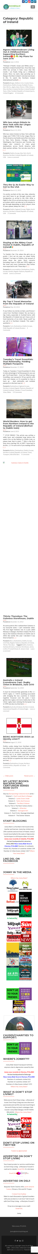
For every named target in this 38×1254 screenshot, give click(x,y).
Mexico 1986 (24, 87)
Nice (4, 89)
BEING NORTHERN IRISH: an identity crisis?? (18, 738)
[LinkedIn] (32, 1)
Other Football (12, 91)
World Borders (15, 454)
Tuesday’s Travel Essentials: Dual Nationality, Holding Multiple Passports (18, 361)
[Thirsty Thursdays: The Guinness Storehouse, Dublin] (19, 537)
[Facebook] (23, 1)
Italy (17, 87)
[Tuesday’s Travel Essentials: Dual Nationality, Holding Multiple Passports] (19, 346)
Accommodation (15, 269)
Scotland (11, 390)
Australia (13, 707)
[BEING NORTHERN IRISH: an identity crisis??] (19, 726)
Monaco (32, 87)
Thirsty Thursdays (9, 645)
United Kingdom (8, 93)
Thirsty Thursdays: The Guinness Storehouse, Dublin (18, 617)
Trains (29, 452)
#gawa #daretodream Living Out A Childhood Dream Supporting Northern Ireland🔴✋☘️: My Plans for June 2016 (18, 54)
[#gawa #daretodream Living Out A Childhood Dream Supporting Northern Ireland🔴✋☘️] (19, 38)
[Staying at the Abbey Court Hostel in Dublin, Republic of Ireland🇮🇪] (19, 230)
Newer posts (29, 776)
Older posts (8, 776)
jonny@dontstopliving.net (19, 1231)
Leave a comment (13, 157)
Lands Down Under (23, 798)
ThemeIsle (27, 1250)
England (17, 209)
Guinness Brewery (9, 647)
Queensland (7, 709)
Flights (28, 209)
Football (24, 85)
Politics (10, 765)
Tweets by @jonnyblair (19, 1151)
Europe (19, 85)
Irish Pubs (6, 643)
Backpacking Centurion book (19, 794)
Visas (4, 392)
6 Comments (19, 93)
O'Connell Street (12, 649)
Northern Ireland (12, 89)
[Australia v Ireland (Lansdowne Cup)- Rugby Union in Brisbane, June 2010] (19, 667)
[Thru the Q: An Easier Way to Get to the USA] (19, 173)
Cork (22, 83)
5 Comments (25, 454)
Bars (11, 641)
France (30, 85)
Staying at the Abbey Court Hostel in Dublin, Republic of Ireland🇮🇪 (18, 244)
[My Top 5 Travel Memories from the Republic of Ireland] (19, 289)
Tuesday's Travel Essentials (23, 390)
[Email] (35, 1)
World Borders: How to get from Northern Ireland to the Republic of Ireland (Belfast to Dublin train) (18, 424)
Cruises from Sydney (19, 1194)
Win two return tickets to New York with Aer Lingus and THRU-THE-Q (17, 124)
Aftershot (23, 808)
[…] (19, 80)
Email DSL (21, 1169)
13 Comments (17, 392)
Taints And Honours (23, 801)
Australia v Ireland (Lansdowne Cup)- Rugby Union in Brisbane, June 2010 (18, 682)
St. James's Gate (24, 649)
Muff (4, 328)
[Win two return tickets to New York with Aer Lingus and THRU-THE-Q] (19, 109)
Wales (9, 392)
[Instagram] (29, 1)
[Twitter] (26, 1)
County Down (28, 83)
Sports (32, 91)
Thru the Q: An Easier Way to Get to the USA (18, 186)
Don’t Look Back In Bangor (23, 796)
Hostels (10, 271)
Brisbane (19, 707)
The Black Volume (23, 803)
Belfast (17, 83)
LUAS (5, 649)
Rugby (26, 709)
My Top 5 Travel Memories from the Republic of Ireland (18, 302)
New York (23, 153)
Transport (6, 454)
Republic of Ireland (23, 91)
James (31, 647)
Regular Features (19, 271)
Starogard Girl (23, 811)
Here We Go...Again (9, 87)
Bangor (12, 83)
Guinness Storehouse (22, 647)
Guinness (30, 645)
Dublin (14, 85)
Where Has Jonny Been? (19, 878)
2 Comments (11, 213)
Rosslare (22, 328)
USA (4, 157)
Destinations (7, 85)
